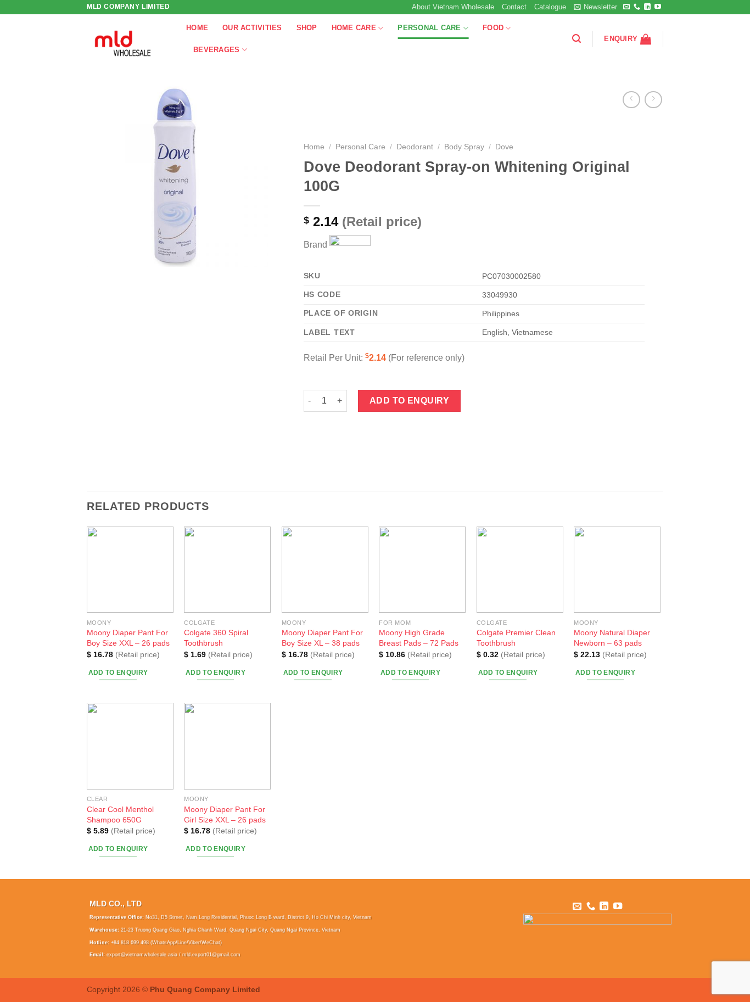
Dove (504, 147)
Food (493, 28)
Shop (306, 28)
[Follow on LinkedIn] (647, 7)
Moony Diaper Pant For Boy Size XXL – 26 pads (128, 637)
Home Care (354, 28)
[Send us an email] (626, 7)
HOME (197, 28)
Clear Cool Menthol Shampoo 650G (120, 814)
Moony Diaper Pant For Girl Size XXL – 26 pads (225, 814)
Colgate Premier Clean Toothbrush (516, 637)
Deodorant (414, 147)
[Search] (576, 38)
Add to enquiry (410, 400)
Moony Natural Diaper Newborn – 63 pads (612, 637)
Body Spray (464, 147)
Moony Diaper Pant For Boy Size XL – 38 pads (322, 637)
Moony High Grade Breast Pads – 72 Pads (418, 637)
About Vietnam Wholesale (453, 7)
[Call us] (637, 7)
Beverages (216, 50)
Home (314, 147)
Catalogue (550, 7)
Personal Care (429, 28)
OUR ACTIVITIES (252, 28)
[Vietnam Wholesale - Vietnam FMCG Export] (128, 39)
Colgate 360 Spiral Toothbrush (216, 637)
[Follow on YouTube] (657, 7)
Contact (514, 7)
